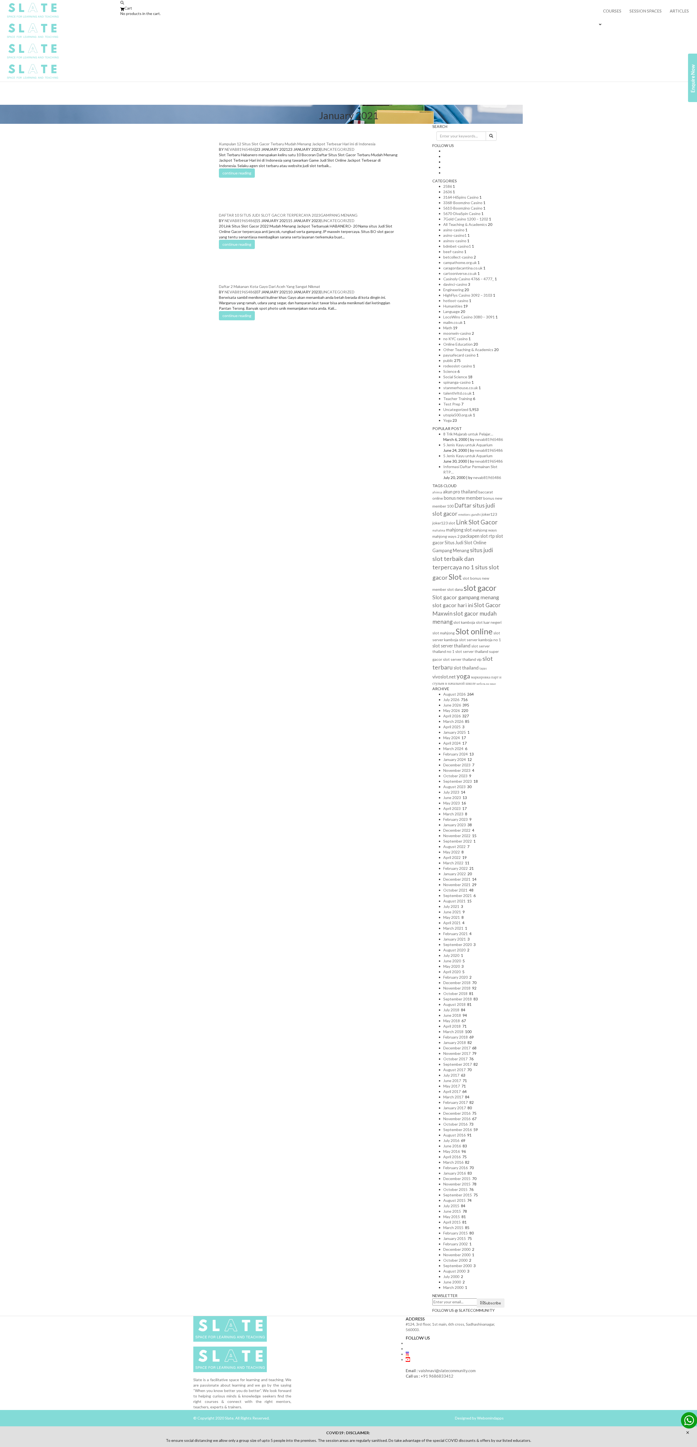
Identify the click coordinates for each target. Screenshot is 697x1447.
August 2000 (454, 1271)
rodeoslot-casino (457, 366)
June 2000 (452, 1282)
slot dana (455, 589)
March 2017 (453, 1097)
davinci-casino (455, 284)
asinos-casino (454, 240)
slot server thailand (451, 645)
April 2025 (452, 726)
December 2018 (456, 982)
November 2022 (456, 835)
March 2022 (453, 863)
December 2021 (456, 879)
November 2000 (456, 1254)
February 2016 (455, 1167)
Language (451, 311)
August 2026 (454, 694)
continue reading (236, 173)
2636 (447, 191)
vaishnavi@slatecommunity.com (447, 1370)
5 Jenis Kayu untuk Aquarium (468, 445)
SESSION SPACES (645, 10)
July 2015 (451, 1205)
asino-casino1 (455, 235)
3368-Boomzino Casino (462, 202)
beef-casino (453, 251)
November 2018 (456, 988)
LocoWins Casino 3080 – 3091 (469, 317)
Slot (455, 576)
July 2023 (451, 792)
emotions (464, 514)
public (448, 360)
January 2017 (454, 1107)
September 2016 (457, 1129)
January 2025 (454, 732)
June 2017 (452, 1080)
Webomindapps (490, 1418)
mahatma (438, 530)
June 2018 (452, 1015)
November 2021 (456, 884)
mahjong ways (485, 530)
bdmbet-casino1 (457, 246)
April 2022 (452, 857)
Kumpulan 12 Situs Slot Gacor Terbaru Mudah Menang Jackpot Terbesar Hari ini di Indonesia (297, 144)
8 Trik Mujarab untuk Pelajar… (468, 434)
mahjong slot (459, 529)
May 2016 (451, 1151)
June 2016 (452, 1146)
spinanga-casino (457, 382)
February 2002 (455, 1244)
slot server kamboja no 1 (480, 639)
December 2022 (456, 830)
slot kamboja (464, 622)
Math (447, 327)
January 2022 (454, 873)
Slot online (474, 631)
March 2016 (453, 1162)
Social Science (455, 376)
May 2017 (451, 1086)
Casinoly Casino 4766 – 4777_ (468, 279)
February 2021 (455, 933)
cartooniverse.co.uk (460, 273)
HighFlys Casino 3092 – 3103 (467, 295)
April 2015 (452, 1222)
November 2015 (456, 1184)
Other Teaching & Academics (468, 349)
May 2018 (451, 1020)
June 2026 (452, 705)
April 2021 (452, 922)
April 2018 (452, 1026)
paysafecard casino (459, 355)
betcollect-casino (458, 257)
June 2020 (452, 960)
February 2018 (455, 1037)
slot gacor (480, 587)
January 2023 (454, 824)
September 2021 (457, 895)
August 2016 (454, 1135)
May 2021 (451, 917)
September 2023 (457, 781)
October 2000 (455, 1260)
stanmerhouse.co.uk (460, 387)
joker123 (489, 514)
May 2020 (451, 966)
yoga (463, 676)
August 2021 (454, 901)
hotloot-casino (455, 300)
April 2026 (452, 716)
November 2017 (456, 1053)
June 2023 (452, 797)
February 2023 (455, 819)
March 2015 (453, 1227)
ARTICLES (679, 10)
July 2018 (451, 1009)
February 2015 (455, 1233)
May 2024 (451, 737)
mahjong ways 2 (446, 536)
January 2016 (454, 1173)
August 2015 (454, 1200)
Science (450, 371)
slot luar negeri (489, 622)
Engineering (453, 289)
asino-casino (453, 230)
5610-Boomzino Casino (462, 208)
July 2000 (451, 1276)
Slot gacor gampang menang (465, 597)
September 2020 (457, 944)
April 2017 (452, 1091)
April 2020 (452, 971)
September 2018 (457, 999)
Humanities (453, 306)
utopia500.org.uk (457, 415)
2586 (447, 186)
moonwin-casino (457, 333)
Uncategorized (338, 149)
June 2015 (452, 1211)
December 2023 (456, 765)
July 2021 (451, 906)
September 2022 (457, 841)
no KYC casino (455, 338)
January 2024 (454, 759)
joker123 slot (443, 523)
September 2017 (457, 1064)
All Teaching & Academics (465, 224)
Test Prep (451, 404)
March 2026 (453, 721)
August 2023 (454, 786)
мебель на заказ (486, 683)
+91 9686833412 (437, 1376)
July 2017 (451, 1075)
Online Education (458, 344)
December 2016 (456, 1113)
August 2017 (454, 1069)
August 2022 (454, 846)
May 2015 (451, 1216)
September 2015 (457, 1195)
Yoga (447, 420)
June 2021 (452, 912)
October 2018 (455, 993)
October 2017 (455, 1058)
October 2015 (455, 1189)
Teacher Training (457, 398)
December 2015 (456, 1178)
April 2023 (452, 808)
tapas (483, 668)
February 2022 (455, 868)
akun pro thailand (460, 491)
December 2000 (456, 1249)
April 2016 (452, 1156)
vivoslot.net (444, 676)
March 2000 (453, 1287)
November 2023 (456, 770)
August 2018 (454, 1004)
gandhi (476, 514)
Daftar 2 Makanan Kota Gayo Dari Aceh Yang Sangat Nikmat (269, 286)
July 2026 (451, 699)
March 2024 (453, 748)
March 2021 (453, 928)
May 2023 (451, 803)
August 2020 (454, 950)
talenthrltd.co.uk (457, 393)
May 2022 (451, 852)
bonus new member (463, 497)
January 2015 (454, 1238)
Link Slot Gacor (477, 522)
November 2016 (456, 1118)
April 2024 (452, 743)
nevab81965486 (240, 149)
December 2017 (456, 1048)
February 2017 (455, 1102)
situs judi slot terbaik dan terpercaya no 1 (462, 558)
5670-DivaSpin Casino (462, 213)
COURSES (612, 10)
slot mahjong (443, 633)
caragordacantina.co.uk (462, 268)
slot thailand (466, 667)
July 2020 (451, 955)
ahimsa (437, 492)
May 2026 (451, 710)
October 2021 (455, 890)
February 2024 (455, 754)
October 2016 (455, 1124)
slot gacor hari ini (452, 605)
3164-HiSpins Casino (461, 197)
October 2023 (455, 775)
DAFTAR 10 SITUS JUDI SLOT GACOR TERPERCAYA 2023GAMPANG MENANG (288, 215)
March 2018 (453, 1031)
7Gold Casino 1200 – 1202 (465, 219)
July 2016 (451, 1140)
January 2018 (454, 1042)
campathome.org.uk (460, 262)
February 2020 (455, 977)
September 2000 (457, 1265)
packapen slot (474, 536)
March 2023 (453, 814)
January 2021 (454, 939)
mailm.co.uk (453, 322)
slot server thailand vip (462, 659)
